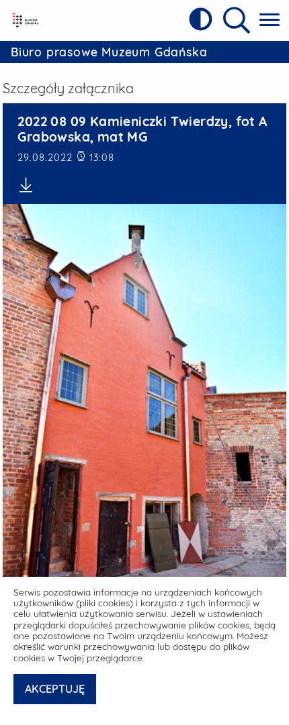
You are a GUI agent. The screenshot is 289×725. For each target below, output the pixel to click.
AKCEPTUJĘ (55, 688)
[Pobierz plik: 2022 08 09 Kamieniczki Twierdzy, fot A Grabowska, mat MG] (144, 184)
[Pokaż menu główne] (269, 20)
